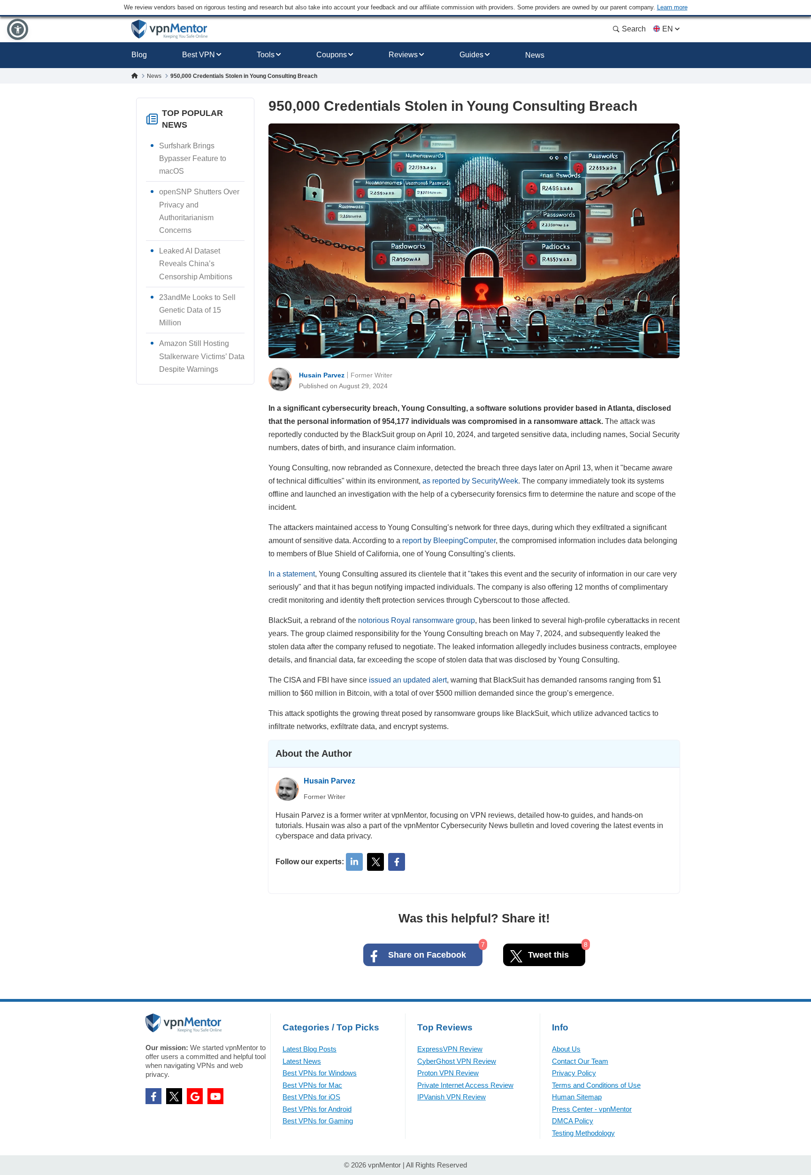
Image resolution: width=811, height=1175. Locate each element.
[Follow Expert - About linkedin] (354, 862)
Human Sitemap (577, 1097)
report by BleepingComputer (449, 541)
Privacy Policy (574, 1073)
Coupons (331, 55)
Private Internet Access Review (465, 1085)
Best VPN (198, 55)
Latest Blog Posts (310, 1049)
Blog (139, 55)
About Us (566, 1049)
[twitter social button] (174, 1096)
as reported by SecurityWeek (470, 481)
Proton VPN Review (448, 1073)
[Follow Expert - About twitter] (375, 862)
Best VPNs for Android (317, 1109)
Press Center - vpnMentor (592, 1109)
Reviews (403, 55)
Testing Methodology (583, 1133)
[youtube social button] (215, 1096)
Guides (471, 55)
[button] (17, 29)
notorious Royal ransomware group (416, 620)
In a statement (291, 574)
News (534, 55)
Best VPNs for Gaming (318, 1121)
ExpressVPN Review (449, 1049)
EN (667, 29)
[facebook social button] (153, 1096)
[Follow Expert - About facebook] (396, 862)
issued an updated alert (408, 680)
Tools (266, 55)
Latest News (302, 1061)
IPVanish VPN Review (451, 1097)
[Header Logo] (169, 29)
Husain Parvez (321, 375)
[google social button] (195, 1096)
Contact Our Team (580, 1061)
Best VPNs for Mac (312, 1085)
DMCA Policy (572, 1121)
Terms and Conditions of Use (596, 1085)
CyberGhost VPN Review (456, 1061)
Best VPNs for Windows (320, 1073)
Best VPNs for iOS (311, 1097)
